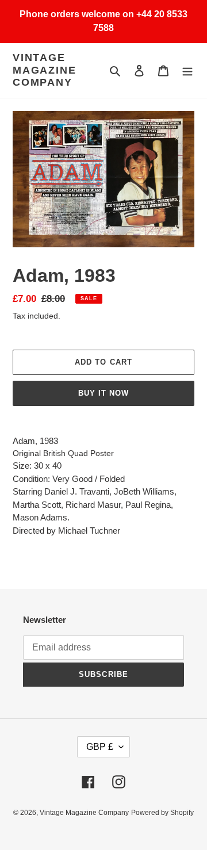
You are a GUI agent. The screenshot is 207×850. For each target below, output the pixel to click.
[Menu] (187, 70)
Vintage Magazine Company (44, 70)
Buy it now (103, 393)
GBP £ (99, 747)
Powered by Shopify (162, 813)
